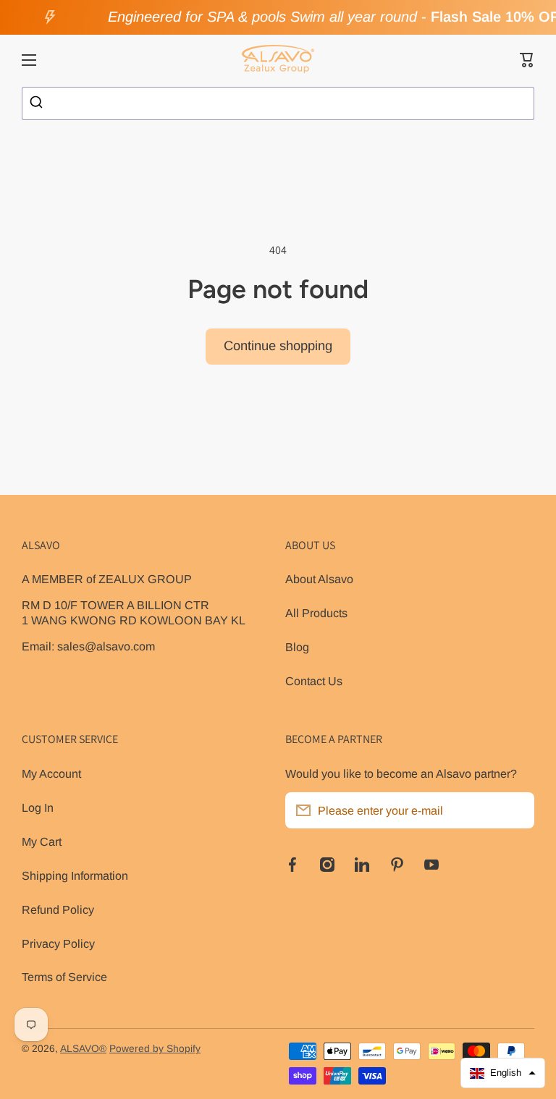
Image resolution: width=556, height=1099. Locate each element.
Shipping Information (75, 875)
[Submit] (38, 103)
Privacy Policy (58, 943)
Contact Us (313, 680)
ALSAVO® (83, 1048)
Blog (297, 646)
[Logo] (278, 60)
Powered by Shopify (155, 1048)
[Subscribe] (516, 810)
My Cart (42, 841)
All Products (316, 612)
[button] (527, 60)
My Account (51, 773)
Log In (38, 807)
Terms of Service (64, 976)
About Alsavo (319, 578)
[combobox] (278, 103)
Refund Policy (58, 909)
